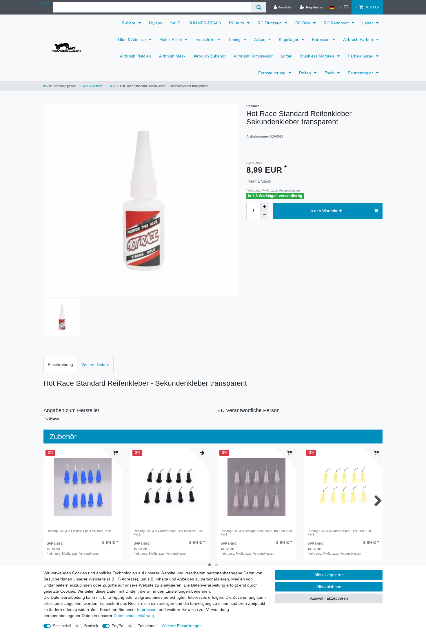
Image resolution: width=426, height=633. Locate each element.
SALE (175, 23)
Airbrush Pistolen (135, 56)
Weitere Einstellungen (182, 625)
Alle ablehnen (328, 586)
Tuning (235, 39)
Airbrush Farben (358, 39)
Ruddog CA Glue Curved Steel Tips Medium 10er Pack (168, 532)
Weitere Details (95, 364)
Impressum (147, 609)
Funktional (146, 625)
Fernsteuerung (272, 73)
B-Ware (129, 23)
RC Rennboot (337, 23)
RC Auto (237, 23)
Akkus (260, 39)
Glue (111, 86)
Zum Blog (42, 3)
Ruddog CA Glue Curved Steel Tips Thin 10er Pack (339, 532)
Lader (368, 23)
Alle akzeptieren (329, 574)
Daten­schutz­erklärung (134, 615)
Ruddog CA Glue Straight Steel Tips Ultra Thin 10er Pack (256, 532)
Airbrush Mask (172, 56)
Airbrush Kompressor (253, 56)
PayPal (118, 625)
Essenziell (62, 625)
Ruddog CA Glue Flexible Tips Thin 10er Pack (79, 531)
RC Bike (303, 23)
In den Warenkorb (326, 210)
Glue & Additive (132, 39)
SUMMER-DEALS (204, 23)
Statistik (91, 625)
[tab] (60, 364)
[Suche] (258, 7)
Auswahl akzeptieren (329, 598)
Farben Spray (361, 56)
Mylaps (155, 23)
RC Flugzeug (270, 23)
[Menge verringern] (264, 215)
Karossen (321, 39)
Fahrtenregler (361, 73)
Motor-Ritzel (171, 39)
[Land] (331, 7)
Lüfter (286, 56)
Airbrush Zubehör (210, 56)
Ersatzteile (205, 39)
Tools (330, 73)
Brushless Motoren (317, 56)
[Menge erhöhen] (264, 207)
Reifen (305, 73)
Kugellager (289, 39)
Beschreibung (60, 364)
